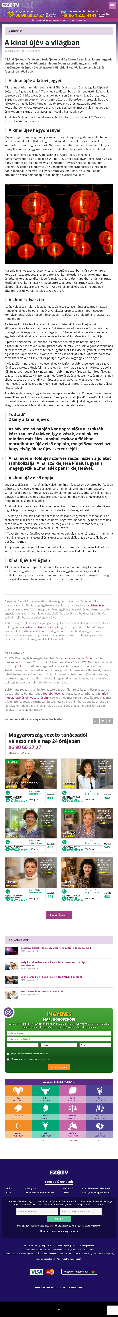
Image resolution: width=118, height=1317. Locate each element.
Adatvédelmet (44, 1059)
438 (107, 896)
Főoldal (9, 1188)
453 (50, 847)
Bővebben (46, 776)
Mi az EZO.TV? (30, 1245)
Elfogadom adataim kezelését (36, 1225)
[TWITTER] (103, 721)
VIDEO (14, 762)
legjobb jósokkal (54, 693)
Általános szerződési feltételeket (54, 1253)
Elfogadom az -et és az (31, 1059)
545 (107, 847)
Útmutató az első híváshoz (39, 1192)
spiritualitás (96, 605)
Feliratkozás (59, 1067)
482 (107, 797)
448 (50, 896)
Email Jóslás (31, 1188)
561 (50, 797)
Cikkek (66, 1192)
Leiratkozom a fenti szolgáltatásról (60, 1231)
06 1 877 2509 (80, 20)
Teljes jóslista (59, 914)
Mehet (59, 1219)
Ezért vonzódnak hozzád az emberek (42, 991)
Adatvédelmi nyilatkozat (69, 1259)
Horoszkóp (68, 1188)
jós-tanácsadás (65, 658)
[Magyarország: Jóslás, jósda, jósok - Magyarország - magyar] (10, 5)
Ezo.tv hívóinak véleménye (96, 1188)
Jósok (8, 1192)
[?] (51, 1225)
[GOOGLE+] (96, 721)
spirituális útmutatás (36, 627)
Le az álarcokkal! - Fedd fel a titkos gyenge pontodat (51, 976)
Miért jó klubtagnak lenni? (96, 1192)
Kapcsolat (47, 1245)
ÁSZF (26, 1059)
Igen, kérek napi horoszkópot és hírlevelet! (29, 1053)
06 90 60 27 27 (25, 747)
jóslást (89, 658)
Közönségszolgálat (66, 1245)
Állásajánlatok (87, 1245)
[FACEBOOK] (109, 721)
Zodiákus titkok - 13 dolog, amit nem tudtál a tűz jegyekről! (56, 947)
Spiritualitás (14, 51)
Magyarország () (77, 1271)
